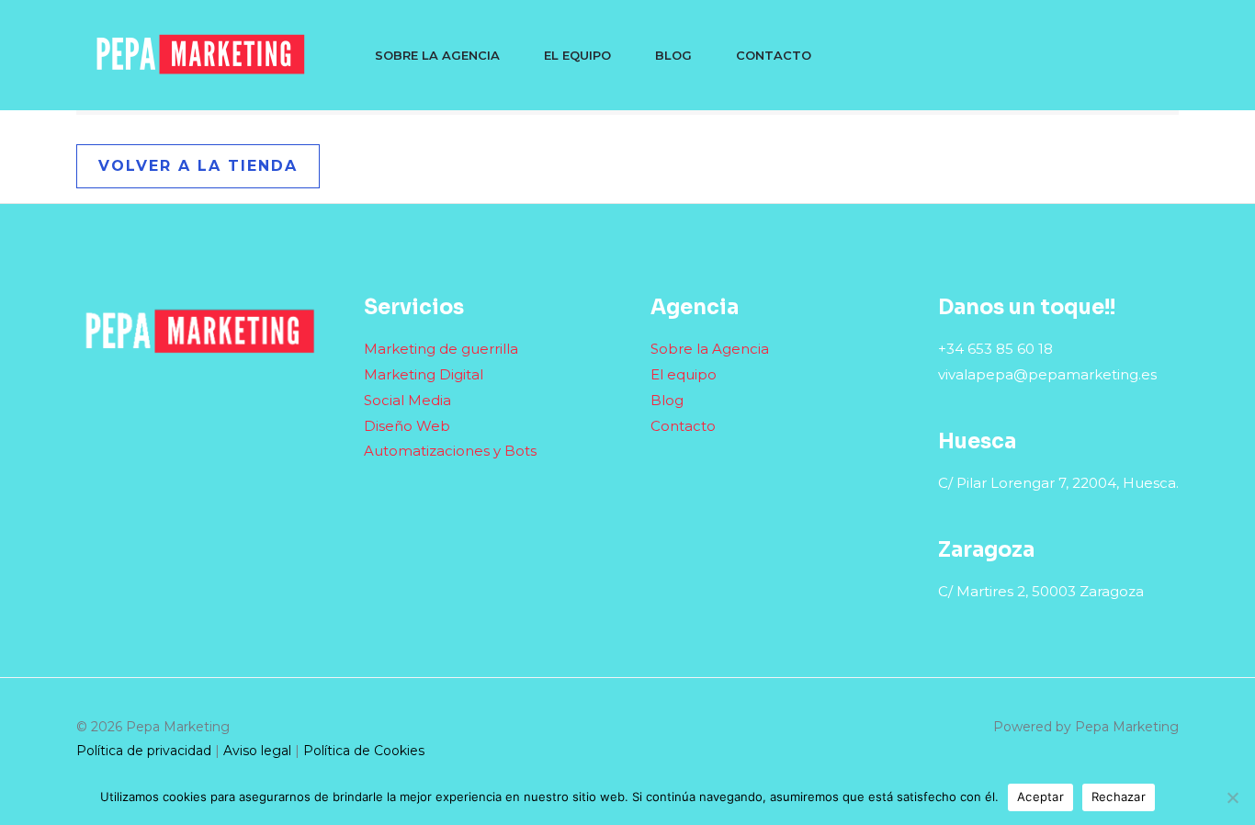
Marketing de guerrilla (441, 348)
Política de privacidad (143, 750)
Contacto (773, 55)
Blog (673, 55)
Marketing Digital (423, 374)
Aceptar (1040, 796)
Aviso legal (257, 750)
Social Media (407, 400)
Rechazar (1118, 796)
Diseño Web (407, 426)
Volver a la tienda (198, 166)
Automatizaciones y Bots (450, 450)
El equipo (577, 55)
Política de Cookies (363, 750)
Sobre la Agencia (437, 55)
